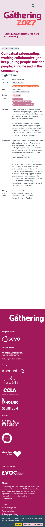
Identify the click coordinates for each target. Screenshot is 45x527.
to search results (12, 48)
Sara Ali (18, 95)
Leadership (19, 99)
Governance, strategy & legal (25, 104)
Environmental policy (9, 514)
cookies (39, 518)
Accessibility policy (9, 508)
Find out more (7, 498)
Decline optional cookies (33, 524)
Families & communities (23, 101)
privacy (30, 518)
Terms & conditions (9, 511)
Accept (18, 524)
